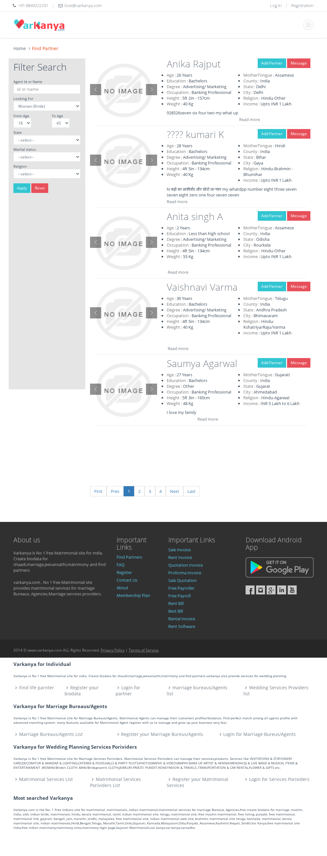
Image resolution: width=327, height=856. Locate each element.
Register (124, 572)
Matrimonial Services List (46, 779)
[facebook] (250, 589)
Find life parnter (36, 687)
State (17, 132)
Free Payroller (181, 588)
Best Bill (175, 611)
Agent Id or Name (27, 81)
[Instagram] (260, 589)
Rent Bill (176, 603)
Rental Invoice (181, 619)
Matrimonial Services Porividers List (115, 782)
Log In (276, 5)
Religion (20, 166)
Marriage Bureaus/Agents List (51, 734)
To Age (57, 115)
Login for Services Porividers (279, 779)
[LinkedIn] (281, 589)
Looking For (23, 98)
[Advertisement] (46, 293)
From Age (21, 115)
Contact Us (127, 580)
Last (191, 491)
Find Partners (129, 557)
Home (19, 48)
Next (174, 491)
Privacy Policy (113, 650)
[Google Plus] (271, 589)
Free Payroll (179, 596)
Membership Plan (133, 595)
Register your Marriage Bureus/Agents (162, 734)
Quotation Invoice (185, 565)
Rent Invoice (180, 557)
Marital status (24, 149)
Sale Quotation (182, 580)
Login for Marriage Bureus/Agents (259, 734)
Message (299, 63)
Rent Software (181, 626)
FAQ (121, 565)
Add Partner (272, 63)
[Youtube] (292, 589)
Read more (249, 119)
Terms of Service (144, 650)
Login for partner (128, 690)
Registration (302, 5)
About (122, 588)
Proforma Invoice (184, 573)
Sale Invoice (179, 550)
